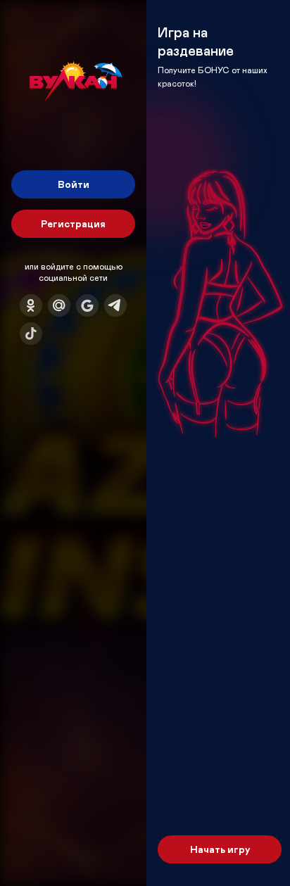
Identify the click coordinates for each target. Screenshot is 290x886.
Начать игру (220, 849)
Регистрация (73, 223)
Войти (73, 184)
